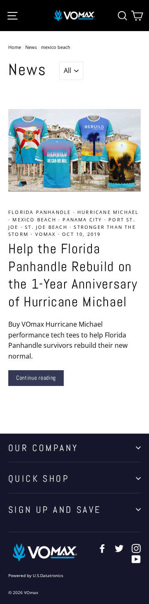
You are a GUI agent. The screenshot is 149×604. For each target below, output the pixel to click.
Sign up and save (54, 509)
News (31, 47)
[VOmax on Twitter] (119, 548)
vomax (46, 234)
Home (14, 47)
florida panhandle (40, 212)
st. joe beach (47, 227)
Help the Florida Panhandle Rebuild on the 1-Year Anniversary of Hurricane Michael (72, 275)
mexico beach (35, 219)
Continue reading (36, 377)
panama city (83, 219)
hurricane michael (108, 212)
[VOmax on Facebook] (102, 548)
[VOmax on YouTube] (136, 558)
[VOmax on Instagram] (136, 548)
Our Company (43, 448)
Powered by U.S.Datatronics (35, 575)
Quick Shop (38, 478)
